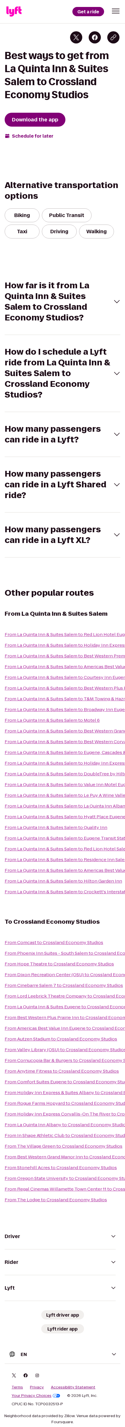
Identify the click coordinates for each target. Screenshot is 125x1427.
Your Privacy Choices (31, 1395)
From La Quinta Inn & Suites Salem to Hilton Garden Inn (63, 881)
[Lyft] (14, 11)
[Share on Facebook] (95, 37)
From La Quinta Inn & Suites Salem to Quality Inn (56, 827)
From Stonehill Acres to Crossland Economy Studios (61, 1167)
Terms (17, 1387)
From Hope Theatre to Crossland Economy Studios (59, 964)
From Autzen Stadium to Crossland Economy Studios (61, 1039)
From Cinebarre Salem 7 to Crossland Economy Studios (64, 985)
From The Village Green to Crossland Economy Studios (63, 1146)
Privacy (37, 1387)
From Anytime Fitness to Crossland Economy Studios (62, 1071)
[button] (115, 11)
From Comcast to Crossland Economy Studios (54, 942)
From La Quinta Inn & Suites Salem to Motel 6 (52, 720)
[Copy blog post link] (113, 37)
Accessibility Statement (73, 1387)
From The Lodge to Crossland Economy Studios (56, 1200)
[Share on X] (76, 37)
